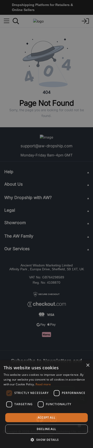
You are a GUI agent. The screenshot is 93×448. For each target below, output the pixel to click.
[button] (46, 439)
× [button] (87, 365)
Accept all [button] (47, 417)
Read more (43, 384)
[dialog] (46, 404)
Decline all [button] (46, 429)
